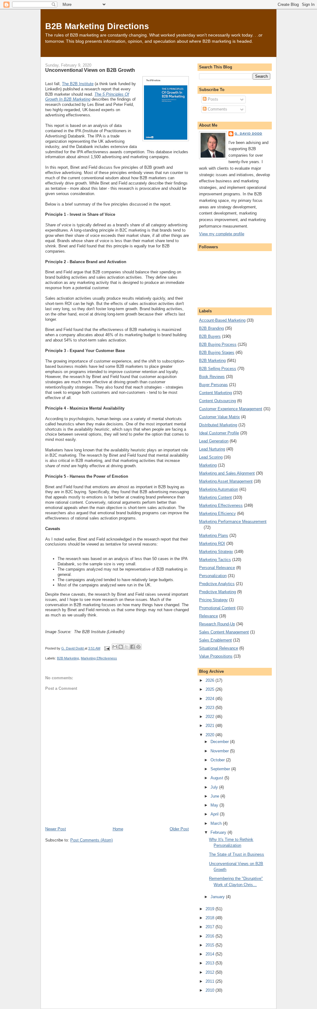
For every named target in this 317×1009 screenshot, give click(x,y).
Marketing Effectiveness (99, 658)
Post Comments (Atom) (91, 840)
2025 (210, 689)
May (215, 805)
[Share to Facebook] (132, 647)
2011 (210, 981)
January (218, 896)
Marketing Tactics (215, 559)
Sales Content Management (224, 632)
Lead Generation (213, 441)
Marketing (208, 465)
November (220, 751)
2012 (210, 972)
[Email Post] (106, 648)
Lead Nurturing (212, 449)
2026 (210, 680)
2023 (210, 707)
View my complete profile (221, 234)
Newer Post (55, 829)
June (215, 796)
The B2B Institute (77, 83)
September (221, 769)
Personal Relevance (217, 567)
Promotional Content (217, 608)
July (215, 787)
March (217, 823)
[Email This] (115, 647)
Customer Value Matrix (219, 417)
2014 (210, 954)
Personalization (213, 575)
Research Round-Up (217, 624)
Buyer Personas (213, 384)
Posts (212, 99)
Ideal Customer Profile (219, 433)
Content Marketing (215, 392)
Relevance (208, 616)
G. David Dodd (248, 133)
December (220, 741)
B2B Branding (211, 328)
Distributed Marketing (218, 425)
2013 (210, 963)
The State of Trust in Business (236, 854)
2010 (210, 990)
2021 (210, 725)
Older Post (179, 829)
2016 (210, 936)
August (217, 778)
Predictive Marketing (217, 591)
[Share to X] (127, 647)
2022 (210, 716)
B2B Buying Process (218, 344)
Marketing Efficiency (217, 513)
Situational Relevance (218, 648)
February (219, 832)
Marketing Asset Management (226, 481)
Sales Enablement (215, 640)
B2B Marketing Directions (97, 26)
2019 (210, 909)
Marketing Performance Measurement (233, 521)
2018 (210, 917)
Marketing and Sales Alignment (227, 473)
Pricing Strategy (213, 600)
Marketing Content (215, 497)
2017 (210, 926)
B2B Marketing (68, 658)
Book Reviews (212, 376)
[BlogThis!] (121, 647)
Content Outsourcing (217, 400)
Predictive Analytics (217, 583)
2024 (210, 698)
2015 (210, 945)
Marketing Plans (213, 535)
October (218, 760)
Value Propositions (215, 656)
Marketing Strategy (216, 551)
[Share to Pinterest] (138, 647)
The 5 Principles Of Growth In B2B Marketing (87, 97)
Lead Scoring (211, 457)
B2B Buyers (210, 336)
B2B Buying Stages (216, 352)
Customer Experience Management (230, 409)
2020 (210, 735)
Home (118, 829)
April (215, 814)
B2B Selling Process (217, 368)
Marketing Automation (218, 489)
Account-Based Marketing (222, 320)
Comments (216, 109)
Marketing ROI (212, 543)
